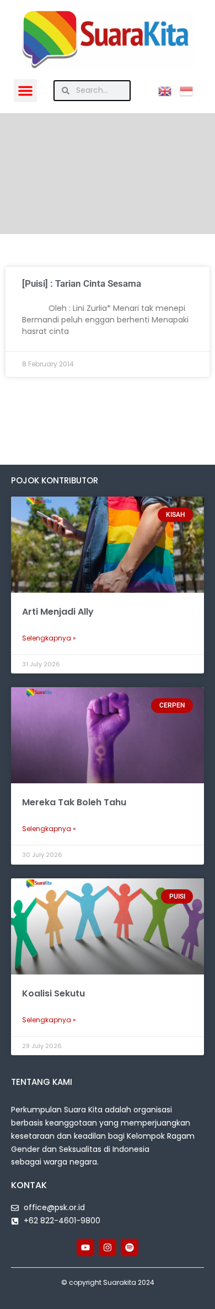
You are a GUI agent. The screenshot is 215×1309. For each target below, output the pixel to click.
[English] (169, 90)
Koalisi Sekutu (53, 993)
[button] (25, 90)
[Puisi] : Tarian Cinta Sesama (81, 283)
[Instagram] (107, 1247)
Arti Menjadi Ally (58, 611)
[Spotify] (129, 1247)
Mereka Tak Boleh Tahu (74, 802)
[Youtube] (85, 1247)
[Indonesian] (190, 90)
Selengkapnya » (49, 638)
